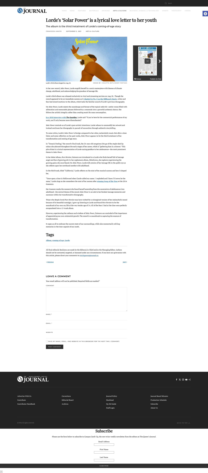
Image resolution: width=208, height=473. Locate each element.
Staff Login (110, 408)
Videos (188, 11)
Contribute (21, 400)
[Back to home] (32, 11)
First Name (104, 449)
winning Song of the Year (107, 181)
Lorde (67, 240)
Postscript (176, 11)
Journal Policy (111, 396)
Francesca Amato (54, 31)
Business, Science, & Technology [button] (144, 11)
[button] (205, 13)
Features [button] (82, 11)
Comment (50, 285)
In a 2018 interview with (61, 117)
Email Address (104, 441)
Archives (65, 404)
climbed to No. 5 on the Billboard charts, (100, 99)
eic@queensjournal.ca (89, 255)
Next (124, 262)
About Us (154, 408)
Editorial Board (67, 400)
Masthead (110, 400)
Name (49, 314)
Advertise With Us (24, 396)
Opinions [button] (106, 11)
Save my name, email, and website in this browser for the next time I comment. (84, 341)
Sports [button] (165, 11)
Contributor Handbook (26, 404)
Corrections (66, 396)
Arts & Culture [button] (120, 11)
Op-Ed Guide (111, 404)
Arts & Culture (92, 31)
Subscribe (154, 404)
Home (64, 11)
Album (48, 240)
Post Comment (54, 347)
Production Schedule (159, 400)
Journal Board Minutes (159, 396)
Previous (50, 262)
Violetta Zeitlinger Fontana (114, 83)
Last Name (104, 457)
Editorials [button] (94, 11)
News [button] (72, 11)
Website (49, 332)
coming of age (58, 240)
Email (49, 323)
